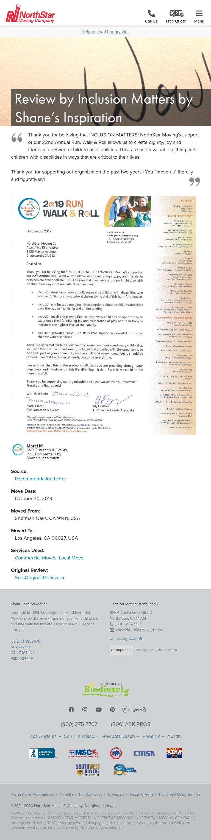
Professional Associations (32, 794)
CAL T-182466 (22, 653)
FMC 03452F (22, 658)
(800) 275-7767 (79, 724)
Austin (174, 736)
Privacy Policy (90, 794)
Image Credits (141, 794)
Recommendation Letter (40, 479)
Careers (66, 794)
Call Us (151, 21)
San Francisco (166, 650)
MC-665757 (20, 647)
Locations (116, 794)
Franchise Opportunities (179, 794)
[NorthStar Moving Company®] (29, 13)
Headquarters (121, 650)
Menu (199, 21)
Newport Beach (118, 736)
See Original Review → (40, 578)
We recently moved (124, 639)
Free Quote (176, 21)
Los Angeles (144, 650)
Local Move (71, 558)
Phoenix (151, 736)
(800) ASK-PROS (131, 724)
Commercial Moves (35, 558)
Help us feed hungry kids (105, 32)
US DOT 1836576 (25, 641)
